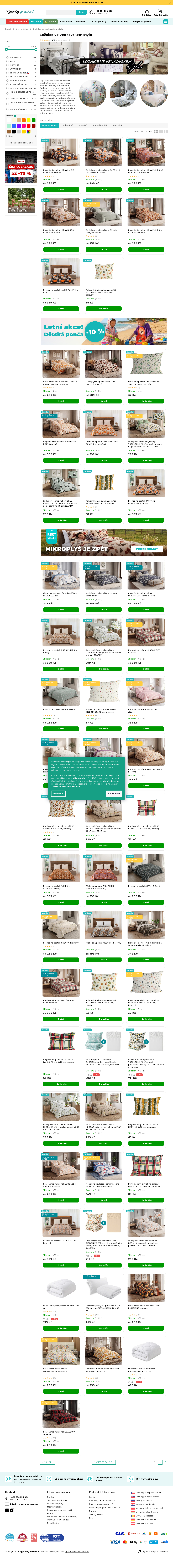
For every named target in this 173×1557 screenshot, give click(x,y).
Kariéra (92, 1497)
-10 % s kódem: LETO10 (23, 93)
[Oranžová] (23, 120)
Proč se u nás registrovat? (101, 1504)
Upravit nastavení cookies (77, 1551)
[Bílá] (9, 120)
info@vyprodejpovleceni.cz (24, 1504)
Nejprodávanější (99, 125)
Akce (23, 61)
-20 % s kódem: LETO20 (23, 103)
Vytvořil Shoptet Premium (155, 1551)
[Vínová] (33, 126)
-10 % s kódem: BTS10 (23, 109)
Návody (92, 1511)
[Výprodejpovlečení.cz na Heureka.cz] (9, 1538)
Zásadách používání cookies (65, 787)
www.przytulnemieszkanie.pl (149, 1508)
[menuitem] (17, 21)
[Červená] (28, 126)
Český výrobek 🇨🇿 (23, 73)
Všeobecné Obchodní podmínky (62, 1516)
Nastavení (58, 793)
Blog (91, 1518)
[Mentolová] (9, 126)
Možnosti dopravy (55, 1503)
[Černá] (13, 132)
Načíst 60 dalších (104, 1462)
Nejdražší (82, 125)
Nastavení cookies (84, 781)
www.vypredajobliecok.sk (147, 1496)
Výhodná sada (23, 84)
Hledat (81, 12)
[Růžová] (23, 126)
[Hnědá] (9, 132)
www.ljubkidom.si (144, 1500)
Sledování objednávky (57, 1500)
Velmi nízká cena (23, 77)
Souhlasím (114, 793)
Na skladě (23, 57)
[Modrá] (13, 126)
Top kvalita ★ (23, 80)
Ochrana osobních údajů (58, 1520)
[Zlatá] (23, 132)
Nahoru (48, 1462)
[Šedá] (18, 132)
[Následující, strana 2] (160, 1462)
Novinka (23, 65)
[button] (69, 40)
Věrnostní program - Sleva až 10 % (105, 1507)
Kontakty (51, 1513)
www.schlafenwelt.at (145, 1523)
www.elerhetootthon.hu (147, 1512)
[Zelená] (33, 120)
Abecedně (118, 125)
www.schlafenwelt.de (146, 1520)
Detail (61, 189)
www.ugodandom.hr (145, 1504)
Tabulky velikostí (96, 1515)
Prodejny (51, 1497)
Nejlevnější (67, 125)
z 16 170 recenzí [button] (62, 40)
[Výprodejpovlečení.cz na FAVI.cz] (22, 1538)
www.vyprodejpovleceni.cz (148, 1493)
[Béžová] (18, 120)
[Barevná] (28, 131)
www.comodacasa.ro (145, 1516)
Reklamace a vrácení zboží (59, 1510)
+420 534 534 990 (19, 1497)
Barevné (22, 136)
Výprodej (23, 69)
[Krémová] (13, 120)
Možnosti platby (54, 1507)
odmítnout (69, 784)
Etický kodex (53, 1523)
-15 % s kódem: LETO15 (23, 99)
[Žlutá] (28, 120)
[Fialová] (18, 126)
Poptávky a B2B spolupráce (102, 1500)
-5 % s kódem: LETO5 (23, 88)
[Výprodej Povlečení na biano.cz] (34, 1538)
